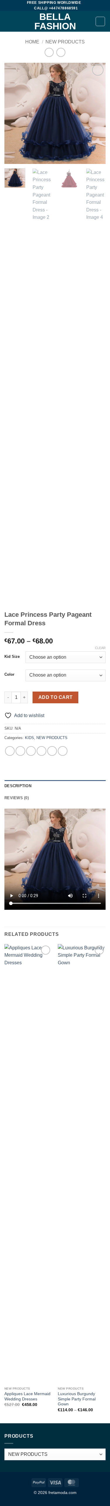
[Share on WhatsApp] (10, 751)
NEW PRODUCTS (65, 41)
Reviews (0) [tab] (16, 798)
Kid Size (12, 657)
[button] (7, 21)
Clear (100, 648)
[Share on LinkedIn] (62, 751)
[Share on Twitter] (31, 751)
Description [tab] (17, 786)
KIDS (29, 738)
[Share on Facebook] (20, 751)
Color (9, 674)
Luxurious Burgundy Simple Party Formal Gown (77, 1399)
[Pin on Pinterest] (52, 751)
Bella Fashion (55, 21)
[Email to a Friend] (41, 751)
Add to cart (55, 697)
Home (32, 41)
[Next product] (49, 52)
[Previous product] (60, 52)
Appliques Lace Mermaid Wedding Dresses (27, 1396)
